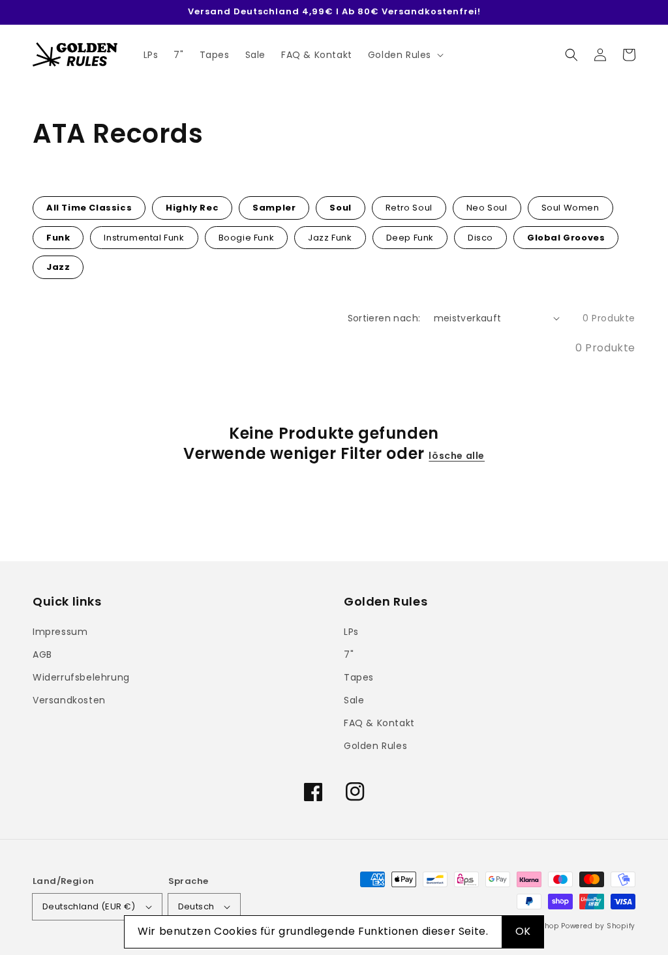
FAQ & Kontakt (379, 722)
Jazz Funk (330, 237)
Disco (480, 237)
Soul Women (570, 207)
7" (349, 654)
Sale (354, 700)
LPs (351, 631)
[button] (571, 54)
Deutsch (196, 906)
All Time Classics (89, 207)
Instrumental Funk (144, 237)
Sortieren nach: (384, 318)
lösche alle (457, 456)
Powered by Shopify (598, 926)
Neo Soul (487, 207)
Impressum (60, 631)
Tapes (359, 677)
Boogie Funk (247, 237)
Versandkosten (69, 700)
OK (523, 931)
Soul (340, 207)
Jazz (58, 267)
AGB (42, 654)
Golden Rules (375, 745)
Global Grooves (566, 237)
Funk (58, 237)
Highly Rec (192, 207)
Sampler (274, 207)
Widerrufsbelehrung (81, 677)
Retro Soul (409, 207)
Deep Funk (410, 237)
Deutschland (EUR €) (89, 906)
